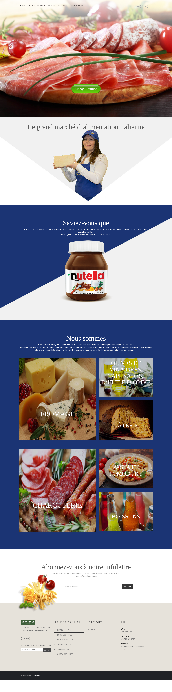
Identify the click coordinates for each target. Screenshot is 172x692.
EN (139, 6)
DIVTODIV (36, 675)
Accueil (22, 6)
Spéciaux (51, 6)
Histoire (31, 6)
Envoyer (127, 587)
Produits (41, 6)
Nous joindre (63, 6)
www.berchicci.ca (127, 632)
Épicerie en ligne (78, 6)
